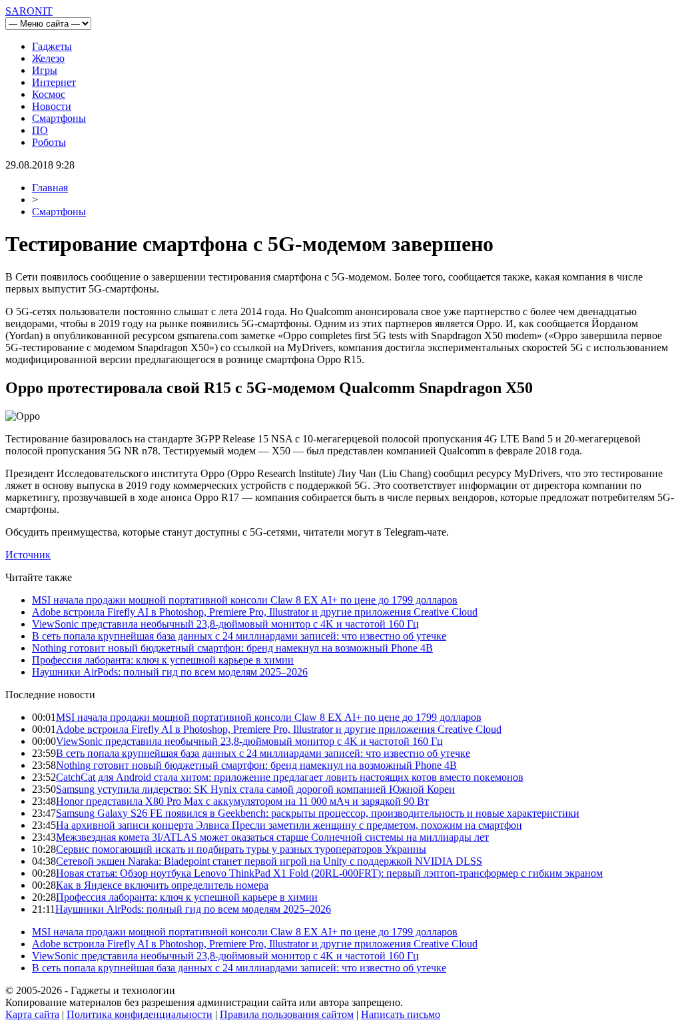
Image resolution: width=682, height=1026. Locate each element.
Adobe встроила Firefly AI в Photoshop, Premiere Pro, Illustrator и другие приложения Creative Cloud (255, 612)
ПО (40, 130)
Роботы (49, 142)
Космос (48, 94)
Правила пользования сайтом (287, 1014)
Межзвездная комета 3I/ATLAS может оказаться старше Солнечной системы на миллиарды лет (272, 837)
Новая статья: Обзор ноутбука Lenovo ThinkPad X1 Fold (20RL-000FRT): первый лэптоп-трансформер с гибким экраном (329, 873)
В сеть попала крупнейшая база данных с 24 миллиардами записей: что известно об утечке (239, 636)
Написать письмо (400, 1014)
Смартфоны (59, 118)
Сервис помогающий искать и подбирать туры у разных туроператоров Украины (241, 849)
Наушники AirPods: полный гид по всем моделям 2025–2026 (170, 672)
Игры (44, 70)
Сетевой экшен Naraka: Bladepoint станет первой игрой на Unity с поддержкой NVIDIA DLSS (269, 861)
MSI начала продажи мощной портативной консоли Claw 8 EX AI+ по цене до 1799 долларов (245, 600)
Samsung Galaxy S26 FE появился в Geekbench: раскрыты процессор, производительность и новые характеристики (317, 813)
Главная (50, 187)
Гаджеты (52, 46)
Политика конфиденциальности (139, 1014)
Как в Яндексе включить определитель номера (162, 885)
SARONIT (29, 11)
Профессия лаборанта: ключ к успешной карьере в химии (163, 660)
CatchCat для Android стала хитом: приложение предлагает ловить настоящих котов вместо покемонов (289, 777)
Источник (28, 554)
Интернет (54, 82)
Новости (51, 106)
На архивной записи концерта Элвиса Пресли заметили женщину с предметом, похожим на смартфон (289, 825)
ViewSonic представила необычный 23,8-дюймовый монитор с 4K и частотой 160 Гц (225, 624)
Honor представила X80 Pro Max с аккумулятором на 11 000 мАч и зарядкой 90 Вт (242, 801)
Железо (48, 58)
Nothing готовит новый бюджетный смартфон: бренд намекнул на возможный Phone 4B (232, 648)
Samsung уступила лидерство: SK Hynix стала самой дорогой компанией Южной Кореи (255, 789)
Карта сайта (32, 1014)
